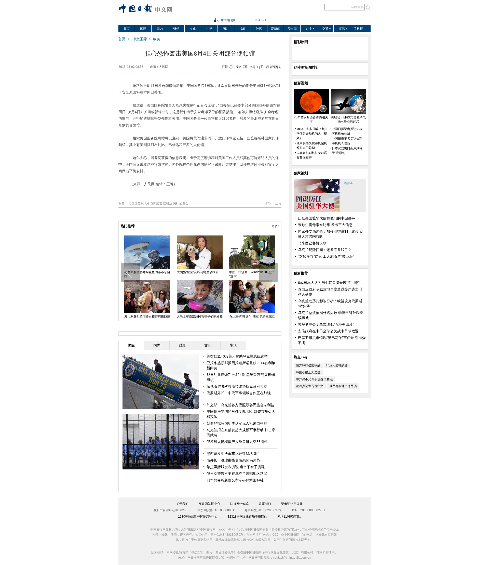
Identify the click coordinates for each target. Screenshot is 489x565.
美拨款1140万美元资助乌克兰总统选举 (237, 356)
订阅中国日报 (226, 20)
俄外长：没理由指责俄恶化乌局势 (233, 460)
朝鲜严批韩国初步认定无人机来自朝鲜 (237, 423)
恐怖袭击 (156, 203)
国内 (160, 29)
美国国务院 (136, 203)
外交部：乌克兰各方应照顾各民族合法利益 (240, 405)
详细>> (348, 183)
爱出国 (292, 29)
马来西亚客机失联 (312, 243)
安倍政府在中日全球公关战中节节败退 (328, 331)
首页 (127, 29)
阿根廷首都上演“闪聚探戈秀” (269, 316)
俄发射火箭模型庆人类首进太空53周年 (237, 442)
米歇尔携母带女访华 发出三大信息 (325, 225)
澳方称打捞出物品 (308, 365)
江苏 (342, 29)
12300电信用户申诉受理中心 (198, 516)
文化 (193, 29)
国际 (143, 29)
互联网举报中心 (209, 504)
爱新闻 (275, 29)
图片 (226, 29)
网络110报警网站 (289, 516)
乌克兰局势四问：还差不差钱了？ (324, 250)
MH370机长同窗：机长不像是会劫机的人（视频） (312, 133)
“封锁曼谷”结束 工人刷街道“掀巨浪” (326, 256)
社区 (259, 29)
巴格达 (167, 203)
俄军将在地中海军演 (343, 386)
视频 (242, 29)
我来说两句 (273, 67)
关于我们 (182, 504)
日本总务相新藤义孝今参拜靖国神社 (235, 480)
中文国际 (140, 39)
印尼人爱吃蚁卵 (337, 365)
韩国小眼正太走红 (308, 372)
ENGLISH (259, 20)
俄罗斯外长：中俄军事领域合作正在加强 (239, 393)
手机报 (358, 29)
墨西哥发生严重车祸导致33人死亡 (234, 454)
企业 (309, 29)
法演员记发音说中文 (309, 386)
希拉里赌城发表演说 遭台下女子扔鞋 (236, 467)
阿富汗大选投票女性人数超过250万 (220, 274)
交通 (325, 29)
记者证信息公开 (292, 504)
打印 (225, 67)
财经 (176, 29)
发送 (239, 67)
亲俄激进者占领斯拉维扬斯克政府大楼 (237, 386)
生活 (209, 29)
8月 (146, 203)
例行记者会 (180, 203)
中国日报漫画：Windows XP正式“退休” (167, 274)
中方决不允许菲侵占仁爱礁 (314, 379)
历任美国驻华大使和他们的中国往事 (326, 218)
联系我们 (265, 504)
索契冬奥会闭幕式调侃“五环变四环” (326, 324)
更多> (275, 226)
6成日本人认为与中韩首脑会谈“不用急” (329, 283)
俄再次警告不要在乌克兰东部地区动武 (237, 473)
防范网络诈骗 (239, 504)
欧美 (156, 39)
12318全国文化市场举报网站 (247, 516)
